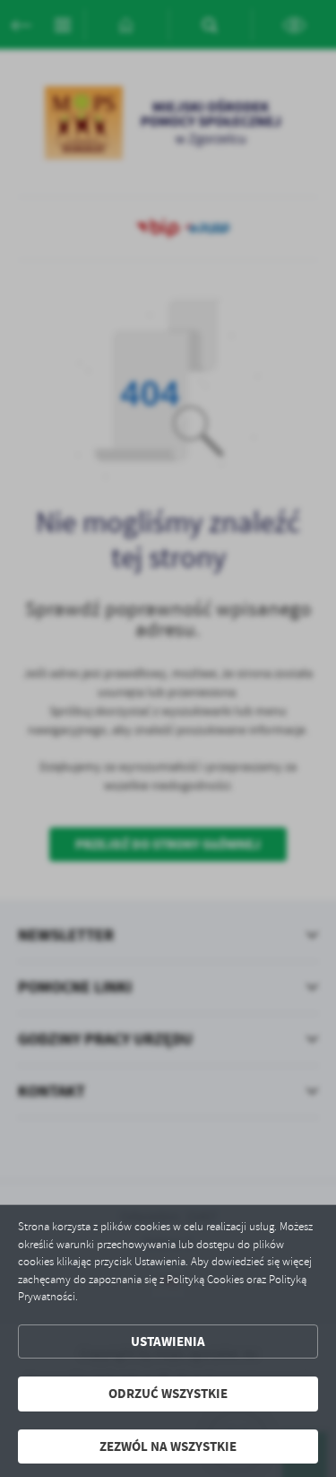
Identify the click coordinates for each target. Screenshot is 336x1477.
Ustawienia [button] (168, 1341)
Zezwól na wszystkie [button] (168, 1446)
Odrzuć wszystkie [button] (168, 1394)
